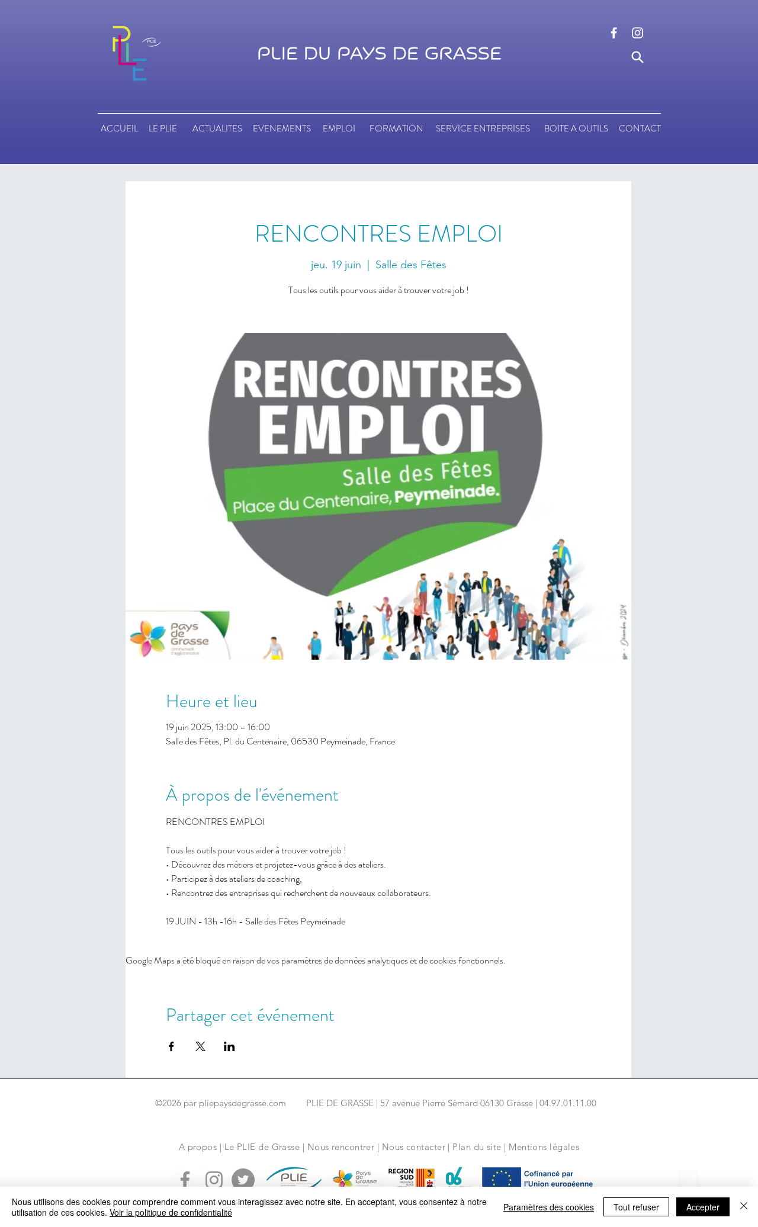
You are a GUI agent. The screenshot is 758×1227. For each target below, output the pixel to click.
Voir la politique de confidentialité (171, 1212)
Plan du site (476, 1146)
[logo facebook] (613, 32)
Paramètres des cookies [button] (548, 1207)
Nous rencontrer (341, 1146)
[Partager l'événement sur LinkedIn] (229, 1046)
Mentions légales (544, 1146)
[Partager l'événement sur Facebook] (171, 1046)
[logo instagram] (637, 32)
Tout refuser (636, 1207)
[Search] (637, 57)
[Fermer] (744, 1207)
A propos (198, 1146)
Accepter (703, 1207)
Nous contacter (413, 1146)
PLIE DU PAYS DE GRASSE (379, 54)
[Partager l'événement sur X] (200, 1046)
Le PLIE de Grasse (262, 1146)
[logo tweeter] (243, 1179)
